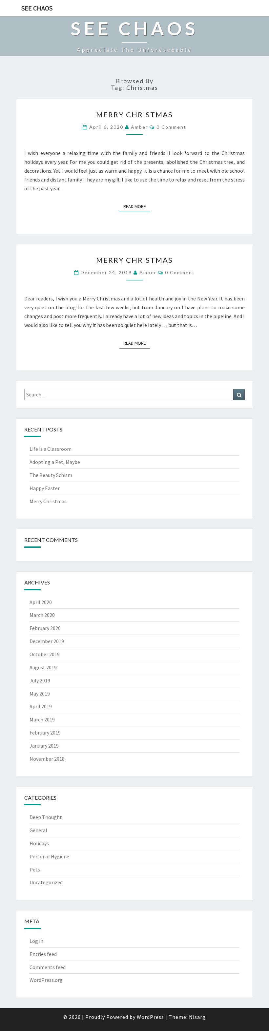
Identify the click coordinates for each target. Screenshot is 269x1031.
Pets (35, 869)
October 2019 (45, 654)
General (38, 830)
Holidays (39, 843)
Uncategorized (46, 882)
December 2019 (47, 641)
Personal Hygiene (49, 856)
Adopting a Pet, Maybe (55, 462)
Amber (139, 127)
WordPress (150, 1017)
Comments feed (48, 967)
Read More (136, 206)
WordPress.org (46, 980)
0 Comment (171, 127)
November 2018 (47, 758)
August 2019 (43, 667)
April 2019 (41, 706)
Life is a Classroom (51, 449)
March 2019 (42, 719)
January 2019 (44, 745)
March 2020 (42, 615)
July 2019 (40, 680)
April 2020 (41, 602)
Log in (36, 941)
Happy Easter (45, 488)
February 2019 (45, 732)
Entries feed (43, 954)
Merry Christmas (134, 114)
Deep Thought (46, 817)
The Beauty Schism (51, 475)
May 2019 (40, 693)
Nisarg (197, 1017)
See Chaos (36, 8)
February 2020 (45, 628)
